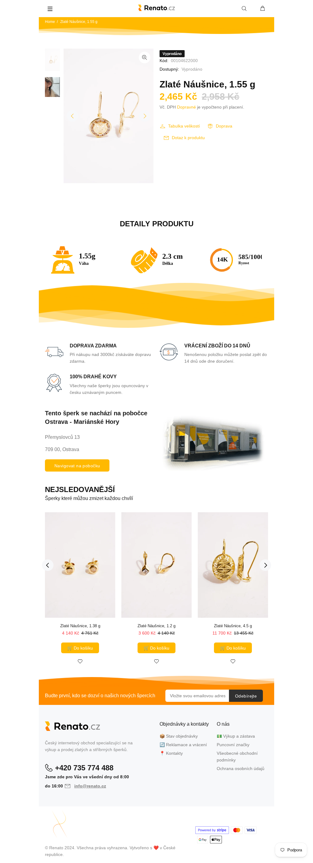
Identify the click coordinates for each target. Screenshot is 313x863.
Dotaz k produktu (188, 137)
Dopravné (186, 107)
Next (144, 116)
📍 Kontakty (171, 753)
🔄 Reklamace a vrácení (183, 744)
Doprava (224, 126)
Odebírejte (246, 696)
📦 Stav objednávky (179, 736)
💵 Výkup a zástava (236, 736)
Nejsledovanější (80, 489)
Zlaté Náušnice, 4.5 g (233, 626)
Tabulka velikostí (184, 126)
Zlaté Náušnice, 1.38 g (80, 626)
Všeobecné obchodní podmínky (237, 756)
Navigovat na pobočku (77, 465)
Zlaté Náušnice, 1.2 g (156, 626)
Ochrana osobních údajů (240, 768)
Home (50, 22)
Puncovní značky (233, 744)
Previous (72, 116)
